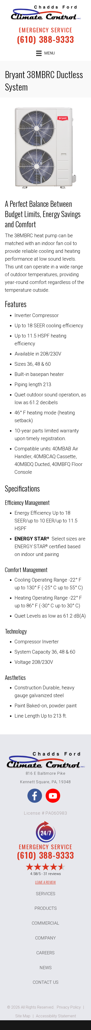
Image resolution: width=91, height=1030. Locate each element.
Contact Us (45, 982)
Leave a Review (45, 882)
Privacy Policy (69, 1007)
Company (45, 937)
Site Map (22, 1016)
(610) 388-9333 (45, 39)
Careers (45, 952)
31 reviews (52, 874)
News (46, 967)
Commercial (45, 923)
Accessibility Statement (56, 1016)
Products (45, 908)
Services (45, 893)
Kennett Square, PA (38, 782)
